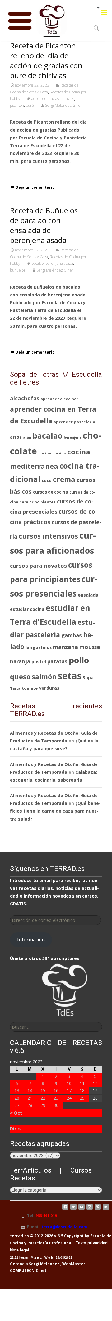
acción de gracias (45, 98)
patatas (57, 661)
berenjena (73, 437)
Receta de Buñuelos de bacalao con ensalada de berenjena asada (44, 225)
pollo (79, 660)
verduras (49, 688)
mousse (89, 647)
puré (30, 105)
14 (29, 1090)
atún (27, 437)
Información (31, 939)
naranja (20, 661)
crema (64, 479)
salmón (44, 676)
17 (69, 1090)
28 (29, 1105)
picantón (17, 105)
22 (42, 1098)
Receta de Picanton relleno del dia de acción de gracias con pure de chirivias (46, 60)
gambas (71, 635)
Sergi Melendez (43, 1263)
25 (82, 1098)
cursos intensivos (48, 535)
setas (70, 676)
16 (56, 1090)
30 (56, 1105)
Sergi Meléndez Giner (63, 105)
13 (16, 1090)
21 (29, 1098)
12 (95, 1083)
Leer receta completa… (36, 173)
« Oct (16, 1113)
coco (47, 480)
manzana (65, 647)
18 (82, 1090)
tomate (30, 688)
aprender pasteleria (74, 422)
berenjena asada (59, 263)
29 (42, 1105)
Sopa (88, 677)
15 (42, 1090)
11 (82, 1083)
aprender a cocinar (59, 399)
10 (69, 1083)
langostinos (39, 647)
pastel (38, 661)
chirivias (67, 98)
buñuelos (17, 270)
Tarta (15, 688)
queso (20, 676)
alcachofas (24, 398)
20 (16, 1098)
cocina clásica (52, 453)
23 (56, 1098)
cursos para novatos (38, 565)
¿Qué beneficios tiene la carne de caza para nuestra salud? (55, 811)
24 (69, 1098)
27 (16, 1105)
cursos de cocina (50, 492)
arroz (16, 437)
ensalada (88, 595)
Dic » (15, 1129)
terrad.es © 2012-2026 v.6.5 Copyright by (49, 1235)
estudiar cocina (27, 609)
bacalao (37, 263)
